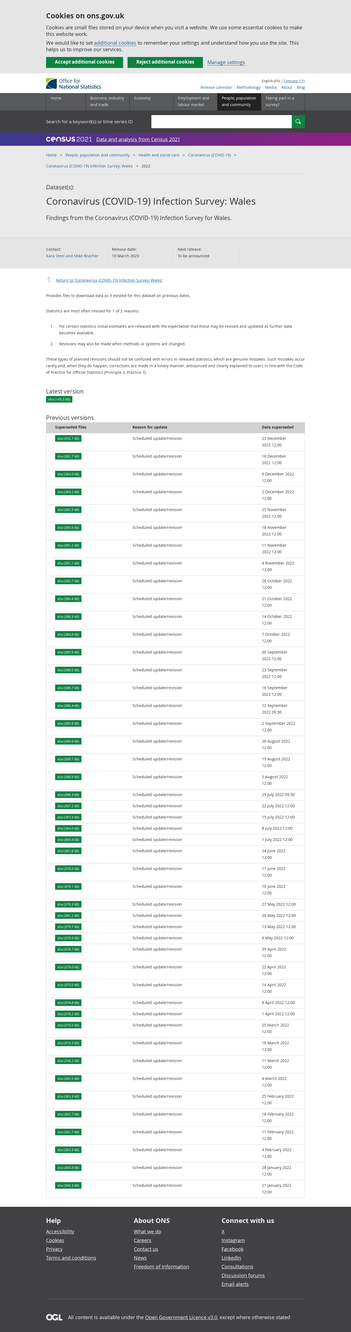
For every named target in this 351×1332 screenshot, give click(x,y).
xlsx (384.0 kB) (68, 474)
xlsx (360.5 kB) (68, 1078)
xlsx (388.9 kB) (68, 777)
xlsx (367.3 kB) (68, 817)
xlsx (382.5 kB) (68, 509)
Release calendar (216, 87)
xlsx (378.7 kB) (68, 949)
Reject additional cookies (165, 62)
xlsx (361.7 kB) (68, 1132)
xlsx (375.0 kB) (68, 985)
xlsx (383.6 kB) (68, 527)
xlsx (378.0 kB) (68, 868)
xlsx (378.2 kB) (68, 1014)
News (140, 1257)
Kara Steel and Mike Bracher (72, 255)
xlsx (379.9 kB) (68, 938)
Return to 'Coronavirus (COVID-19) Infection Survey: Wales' (109, 280)
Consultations (237, 1266)
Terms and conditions (71, 1257)
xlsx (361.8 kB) (68, 851)
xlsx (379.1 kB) (68, 886)
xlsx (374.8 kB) (68, 1002)
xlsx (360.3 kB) (68, 1185)
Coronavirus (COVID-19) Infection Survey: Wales (89, 166)
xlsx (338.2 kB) (68, 1061)
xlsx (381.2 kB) (68, 545)
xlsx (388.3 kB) (68, 616)
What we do (147, 1231)
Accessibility (60, 1231)
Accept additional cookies (84, 62)
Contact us (146, 1249)
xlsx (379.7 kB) (68, 927)
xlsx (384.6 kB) (68, 634)
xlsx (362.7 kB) (68, 1114)
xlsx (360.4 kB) (68, 839)
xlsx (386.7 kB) (68, 688)
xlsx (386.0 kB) (68, 670)
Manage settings (226, 62)
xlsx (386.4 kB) (68, 705)
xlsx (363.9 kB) (68, 1150)
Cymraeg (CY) (294, 81)
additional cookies (115, 42)
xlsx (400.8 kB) (68, 1167)
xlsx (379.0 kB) (68, 967)
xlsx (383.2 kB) (68, 492)
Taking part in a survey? (280, 101)
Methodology (249, 87)
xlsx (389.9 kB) (68, 741)
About (286, 87)
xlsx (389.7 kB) (68, 759)
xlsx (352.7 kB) (68, 438)
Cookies (55, 1240)
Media (271, 87)
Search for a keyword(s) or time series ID (89, 121)
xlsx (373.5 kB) (68, 1043)
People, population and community (98, 155)
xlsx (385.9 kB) (68, 723)
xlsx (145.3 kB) (59, 399)
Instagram (233, 1240)
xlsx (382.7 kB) (68, 456)
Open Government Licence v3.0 (181, 1317)
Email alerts (235, 1284)
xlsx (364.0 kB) (68, 828)
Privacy (54, 1249)
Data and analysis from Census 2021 (138, 139)
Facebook (233, 1249)
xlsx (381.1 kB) (68, 563)
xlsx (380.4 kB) (68, 599)
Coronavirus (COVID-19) (209, 155)
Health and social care (158, 155)
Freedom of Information (161, 1266)
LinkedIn (231, 1257)
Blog (301, 87)
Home (56, 98)
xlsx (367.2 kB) (68, 806)
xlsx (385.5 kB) (68, 652)
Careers (142, 1240)
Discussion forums (243, 1275)
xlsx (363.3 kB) (68, 1096)
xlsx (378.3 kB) (68, 904)
